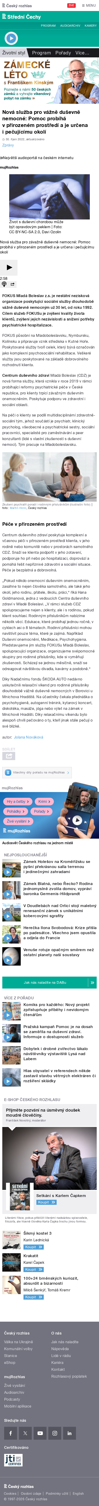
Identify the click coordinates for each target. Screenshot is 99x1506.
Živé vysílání (16, 821)
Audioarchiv (70, 25)
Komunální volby (18, 1349)
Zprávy (8, 145)
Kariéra (57, 1362)
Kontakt (58, 1369)
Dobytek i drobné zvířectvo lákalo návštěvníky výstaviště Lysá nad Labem (55, 1053)
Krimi (42, 801)
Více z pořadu (19, 998)
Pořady (63, 53)
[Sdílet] (12, 284)
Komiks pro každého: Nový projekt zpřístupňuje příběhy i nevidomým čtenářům (56, 1009)
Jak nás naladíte (65, 1342)
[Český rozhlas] (17, 5)
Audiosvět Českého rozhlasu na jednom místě (37, 843)
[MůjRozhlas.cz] (9, 168)
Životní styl (13, 53)
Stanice (10, 1356)
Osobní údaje (31, 1493)
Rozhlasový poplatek (69, 1376)
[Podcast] (4, 284)
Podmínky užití (57, 1493)
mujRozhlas (12, 788)
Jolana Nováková (28, 737)
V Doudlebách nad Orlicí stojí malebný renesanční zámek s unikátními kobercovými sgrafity (60, 910)
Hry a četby (16, 801)
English (78, 1493)
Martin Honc (18, 508)
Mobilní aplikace (18, 1406)
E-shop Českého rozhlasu (32, 1100)
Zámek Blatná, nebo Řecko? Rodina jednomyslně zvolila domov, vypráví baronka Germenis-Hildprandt (58, 888)
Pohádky (14, 811)
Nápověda (60, 1349)
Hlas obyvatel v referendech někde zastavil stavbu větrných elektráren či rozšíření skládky (59, 1075)
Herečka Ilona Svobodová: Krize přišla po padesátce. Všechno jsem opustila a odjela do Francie (60, 932)
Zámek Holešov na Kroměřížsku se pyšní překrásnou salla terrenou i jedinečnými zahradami (56, 866)
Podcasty (12, 1399)
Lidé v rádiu (61, 1356)
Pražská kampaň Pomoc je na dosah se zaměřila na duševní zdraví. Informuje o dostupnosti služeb (58, 1031)
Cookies (10, 1493)
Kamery (91, 25)
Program (48, 25)
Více (82, 53)
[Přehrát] (8, 268)
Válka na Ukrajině (18, 1342)
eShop (9, 1362)
